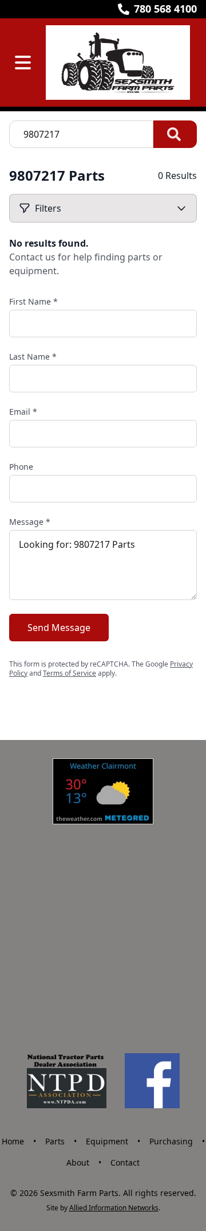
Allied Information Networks (114, 1208)
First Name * (33, 301)
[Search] (175, 134)
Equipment (107, 1141)
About (77, 1162)
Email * (23, 411)
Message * (29, 521)
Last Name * (33, 356)
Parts (55, 1141)
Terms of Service (69, 673)
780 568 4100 (165, 8)
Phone (21, 466)
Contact (125, 1162)
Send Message (58, 627)
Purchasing (171, 1141)
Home (13, 1141)
